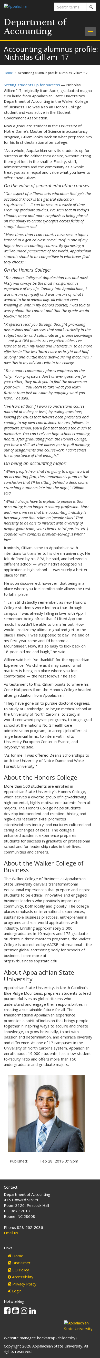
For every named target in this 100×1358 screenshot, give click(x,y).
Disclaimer (21, 1262)
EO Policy (20, 1269)
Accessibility (22, 1276)
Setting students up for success (32, 84)
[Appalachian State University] (25, 7)
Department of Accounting (35, 26)
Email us (11, 1232)
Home (8, 73)
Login (16, 1290)
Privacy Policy (23, 1284)
